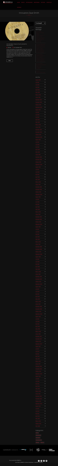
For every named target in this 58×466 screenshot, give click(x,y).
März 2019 (38, 299)
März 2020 (38, 269)
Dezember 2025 (39, 99)
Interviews (38, 437)
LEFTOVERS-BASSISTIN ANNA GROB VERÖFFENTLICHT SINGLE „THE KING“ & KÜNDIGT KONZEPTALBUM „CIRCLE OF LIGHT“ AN (40, 37)
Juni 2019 (37, 291)
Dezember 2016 (39, 366)
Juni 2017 (37, 351)
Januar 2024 (38, 154)
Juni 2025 (37, 114)
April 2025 (38, 119)
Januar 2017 (38, 363)
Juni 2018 (37, 321)
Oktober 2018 (38, 311)
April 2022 (38, 206)
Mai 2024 (37, 147)
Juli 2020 (37, 259)
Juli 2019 (37, 289)
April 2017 (38, 356)
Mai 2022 (37, 204)
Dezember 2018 (39, 306)
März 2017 (38, 358)
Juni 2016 (37, 381)
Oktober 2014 (38, 423)
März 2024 (38, 152)
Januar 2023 (38, 184)
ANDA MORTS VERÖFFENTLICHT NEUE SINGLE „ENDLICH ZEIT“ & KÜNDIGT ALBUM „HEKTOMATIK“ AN (40, 58)
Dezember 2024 (39, 129)
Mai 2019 (37, 294)
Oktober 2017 (38, 341)
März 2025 (38, 122)
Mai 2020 (37, 264)
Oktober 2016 (38, 371)
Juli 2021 (37, 229)
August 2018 (38, 316)
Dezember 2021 (39, 216)
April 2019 (38, 296)
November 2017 (39, 338)
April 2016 (38, 386)
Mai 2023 (37, 174)
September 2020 (39, 254)
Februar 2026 (38, 94)
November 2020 (39, 249)
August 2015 (38, 406)
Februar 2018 (38, 331)
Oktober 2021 (38, 221)
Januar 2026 (38, 97)
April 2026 (38, 89)
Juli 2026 (37, 82)
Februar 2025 (38, 124)
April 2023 (38, 177)
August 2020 (38, 256)
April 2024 (38, 149)
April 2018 (38, 326)
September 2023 (39, 164)
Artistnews (36, 2)
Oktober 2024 (38, 134)
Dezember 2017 (39, 336)
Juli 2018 (37, 319)
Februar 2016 (38, 391)
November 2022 (39, 189)
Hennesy (9, 47)
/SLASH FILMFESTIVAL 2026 (40, 72)
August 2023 (38, 167)
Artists (37, 432)
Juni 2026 (37, 84)
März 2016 (38, 388)
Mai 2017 (37, 353)
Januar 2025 (38, 127)
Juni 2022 (37, 201)
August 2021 (38, 226)
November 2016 (39, 368)
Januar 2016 (38, 393)
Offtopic (43, 2)
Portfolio (49, 2)
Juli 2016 (37, 378)
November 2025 (39, 102)
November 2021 (39, 219)
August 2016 (38, 376)
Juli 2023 (37, 169)
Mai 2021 (37, 234)
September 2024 (39, 137)
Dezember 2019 (39, 276)
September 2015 (39, 403)
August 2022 (38, 196)
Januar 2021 (38, 244)
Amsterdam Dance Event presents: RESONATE (17, 44)
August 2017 (38, 346)
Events (23, 2)
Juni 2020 (37, 261)
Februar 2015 (38, 421)
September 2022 (39, 194)
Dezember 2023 (39, 157)
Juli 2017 (37, 348)
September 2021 (39, 224)
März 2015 (38, 418)
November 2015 (39, 398)
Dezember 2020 (39, 246)
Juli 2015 (37, 408)
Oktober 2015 (38, 401)
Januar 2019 (38, 304)
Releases (42, 442)
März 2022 (38, 209)
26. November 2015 (18, 47)
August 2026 (38, 79)
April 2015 (38, 416)
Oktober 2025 (38, 104)
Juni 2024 (37, 144)
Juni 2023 (37, 172)
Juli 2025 (37, 112)
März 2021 (38, 239)
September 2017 (39, 343)
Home (18, 2)
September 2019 (39, 284)
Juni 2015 (37, 411)
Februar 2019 (38, 301)
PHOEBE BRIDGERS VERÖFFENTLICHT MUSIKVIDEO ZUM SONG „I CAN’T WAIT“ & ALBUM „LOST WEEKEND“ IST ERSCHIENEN (40, 48)
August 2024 (38, 139)
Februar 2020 (38, 271)
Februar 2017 (38, 361)
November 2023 (39, 159)
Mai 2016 (37, 383)
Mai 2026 (37, 87)
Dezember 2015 (39, 396)
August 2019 (38, 286)
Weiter (9, 60)
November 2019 (39, 279)
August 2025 (38, 109)
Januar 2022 (38, 214)
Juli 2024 (37, 142)
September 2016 (39, 373)
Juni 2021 (37, 231)
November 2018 (39, 309)
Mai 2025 (37, 117)
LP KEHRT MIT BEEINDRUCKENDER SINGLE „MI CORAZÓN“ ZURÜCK (41, 66)
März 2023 (38, 179)
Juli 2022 (37, 199)
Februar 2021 (38, 241)
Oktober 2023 (38, 162)
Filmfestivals (38, 435)
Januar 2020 (38, 274)
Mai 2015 (37, 413)
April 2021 (38, 236)
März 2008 (38, 426)
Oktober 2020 (38, 251)
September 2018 (39, 314)
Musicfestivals (39, 440)
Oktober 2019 (38, 281)
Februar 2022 (38, 211)
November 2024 (39, 132)
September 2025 (39, 107)
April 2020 (38, 266)
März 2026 (38, 92)
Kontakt (19, 7)
